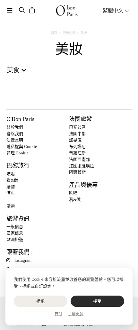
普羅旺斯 (77, 153)
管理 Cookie (17, 153)
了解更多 (75, 314)
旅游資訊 (18, 218)
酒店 (10, 193)
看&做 (12, 180)
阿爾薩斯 (77, 172)
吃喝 (10, 173)
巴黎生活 (69, 33)
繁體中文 (114, 10)
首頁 (54, 33)
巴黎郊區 (77, 127)
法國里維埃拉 (81, 165)
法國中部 (77, 133)
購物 (10, 186)
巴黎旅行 (18, 165)
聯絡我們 (14, 133)
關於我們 (14, 127)
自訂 (58, 314)
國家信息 (14, 233)
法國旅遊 (80, 119)
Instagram (22, 260)
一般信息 (14, 226)
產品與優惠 (83, 185)
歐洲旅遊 (14, 239)
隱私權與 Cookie (21, 146)
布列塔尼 (77, 146)
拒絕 (40, 301)
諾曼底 (75, 140)
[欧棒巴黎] (67, 10)
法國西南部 (79, 159)
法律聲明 (14, 140)
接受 (97, 301)
